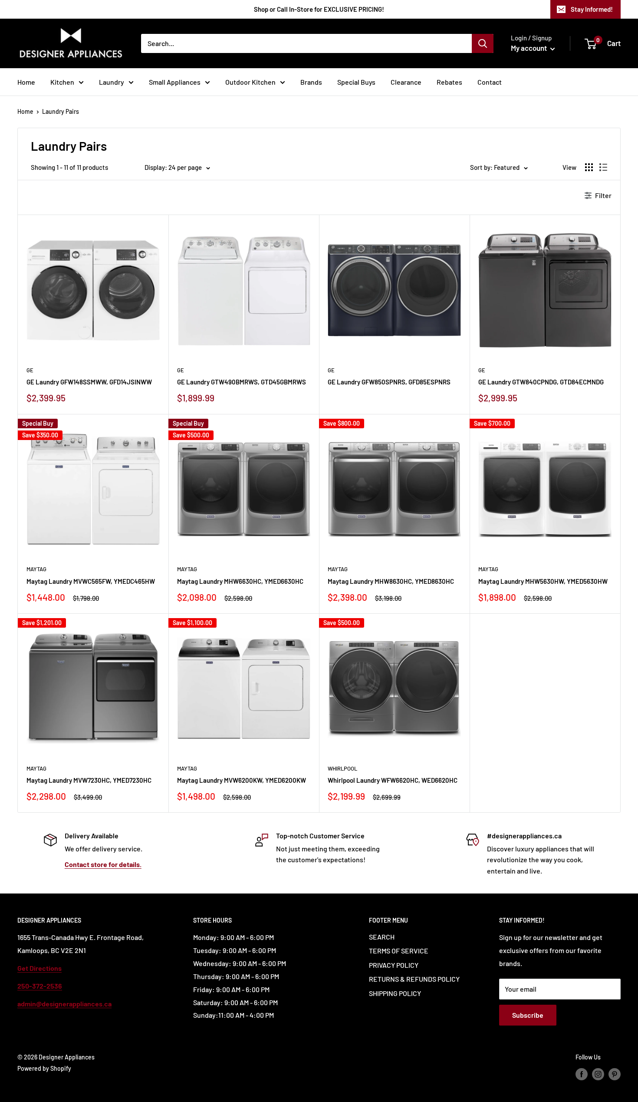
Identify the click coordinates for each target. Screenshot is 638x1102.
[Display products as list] (603, 167)
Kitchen (62, 82)
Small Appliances (175, 82)
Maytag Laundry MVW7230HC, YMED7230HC (88, 780)
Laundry (111, 82)
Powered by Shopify (44, 1068)
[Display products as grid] (589, 167)
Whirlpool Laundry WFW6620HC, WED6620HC (392, 780)
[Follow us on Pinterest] (614, 1074)
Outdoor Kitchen (250, 82)
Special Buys (356, 82)
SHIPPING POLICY (395, 993)
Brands (311, 82)
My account (529, 47)
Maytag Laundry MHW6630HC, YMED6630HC (240, 581)
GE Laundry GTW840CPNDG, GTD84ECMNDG (541, 382)
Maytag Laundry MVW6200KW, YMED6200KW (241, 780)
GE (29, 370)
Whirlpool (342, 768)
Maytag (36, 569)
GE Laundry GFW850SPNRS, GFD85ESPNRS (389, 382)
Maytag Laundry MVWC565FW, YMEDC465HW (90, 581)
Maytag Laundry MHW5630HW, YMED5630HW (543, 581)
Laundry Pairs (60, 111)
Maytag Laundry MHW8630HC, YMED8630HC (391, 581)
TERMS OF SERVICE (398, 950)
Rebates (449, 82)
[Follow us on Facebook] (582, 1074)
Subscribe (527, 1015)
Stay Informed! (592, 9)
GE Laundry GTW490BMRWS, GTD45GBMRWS (241, 382)
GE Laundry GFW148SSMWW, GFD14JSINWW (89, 382)
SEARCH (382, 937)
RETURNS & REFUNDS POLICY (414, 979)
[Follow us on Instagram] (598, 1074)
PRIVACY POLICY (393, 965)
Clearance (406, 82)
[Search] (482, 43)
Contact (489, 82)
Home (26, 82)
